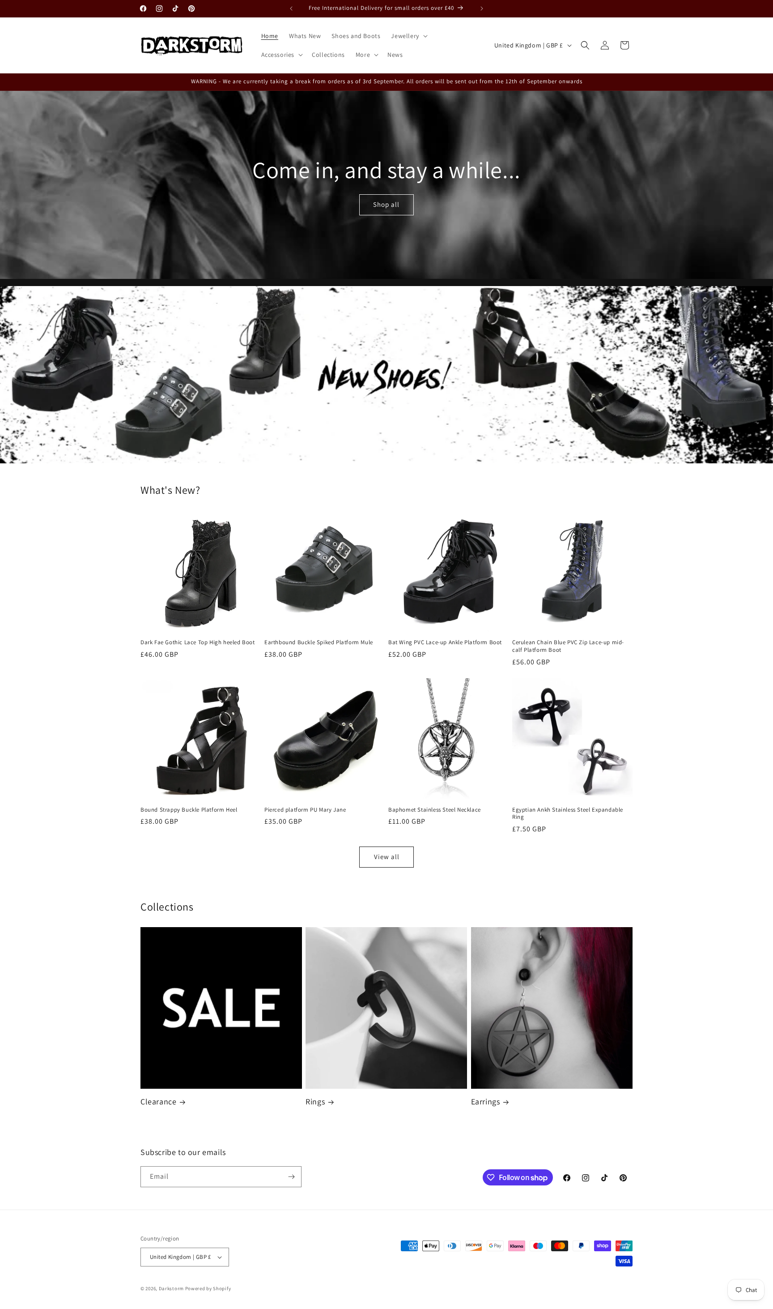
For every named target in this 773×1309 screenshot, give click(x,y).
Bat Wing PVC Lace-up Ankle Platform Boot (445, 642)
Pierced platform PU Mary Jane (305, 809)
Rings (315, 1101)
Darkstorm (171, 1288)
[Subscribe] (291, 1176)
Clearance (158, 1101)
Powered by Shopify (208, 1288)
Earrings (485, 1101)
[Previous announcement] (291, 8)
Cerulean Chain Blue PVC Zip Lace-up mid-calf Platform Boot (568, 646)
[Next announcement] (482, 8)
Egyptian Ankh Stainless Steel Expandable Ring (567, 813)
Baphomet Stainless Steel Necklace (434, 809)
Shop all (387, 204)
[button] (408, 35)
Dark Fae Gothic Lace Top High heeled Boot (197, 642)
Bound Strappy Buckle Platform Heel (188, 809)
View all (386, 856)
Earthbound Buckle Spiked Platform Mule (318, 642)
